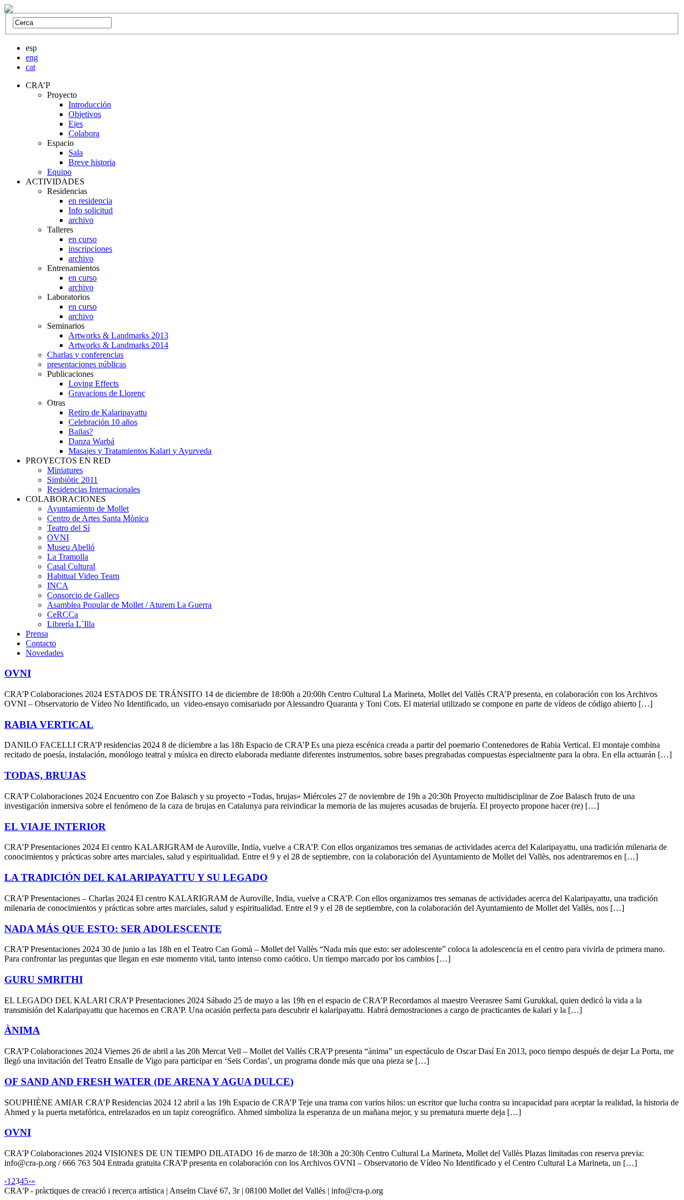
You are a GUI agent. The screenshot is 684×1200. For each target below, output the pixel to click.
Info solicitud (90, 210)
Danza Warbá (91, 441)
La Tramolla (67, 556)
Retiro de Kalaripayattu (107, 412)
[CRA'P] (8, 9)
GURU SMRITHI (43, 979)
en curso (82, 239)
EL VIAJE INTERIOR (55, 826)
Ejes (75, 123)
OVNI (58, 537)
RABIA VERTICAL (49, 724)
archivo (81, 219)
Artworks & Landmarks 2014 (118, 345)
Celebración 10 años (102, 422)
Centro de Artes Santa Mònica (98, 518)
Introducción (89, 104)
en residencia (90, 200)
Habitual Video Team (83, 575)
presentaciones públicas (86, 364)
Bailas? (80, 431)
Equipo (59, 171)
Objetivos (84, 114)
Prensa (37, 633)
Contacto (41, 643)
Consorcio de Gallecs (83, 595)
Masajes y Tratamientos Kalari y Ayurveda (140, 450)
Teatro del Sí (68, 527)
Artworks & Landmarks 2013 (118, 335)
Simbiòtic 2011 (72, 479)
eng (32, 57)
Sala (75, 152)
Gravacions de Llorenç (106, 393)
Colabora (83, 133)
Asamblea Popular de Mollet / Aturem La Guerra (129, 604)
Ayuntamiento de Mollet (88, 508)
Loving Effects (93, 383)
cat (30, 67)
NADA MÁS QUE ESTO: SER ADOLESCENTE (113, 928)
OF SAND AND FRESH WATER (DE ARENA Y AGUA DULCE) (148, 1081)
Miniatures (65, 470)
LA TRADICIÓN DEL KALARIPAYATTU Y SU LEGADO (136, 877)
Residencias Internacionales (93, 489)
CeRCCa (62, 614)
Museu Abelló (71, 547)
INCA (57, 585)
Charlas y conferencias (85, 354)
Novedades (45, 652)
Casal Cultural (71, 566)
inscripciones (90, 248)
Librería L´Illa (71, 624)
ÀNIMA (22, 1030)
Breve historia (91, 162)
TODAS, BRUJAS (45, 775)
